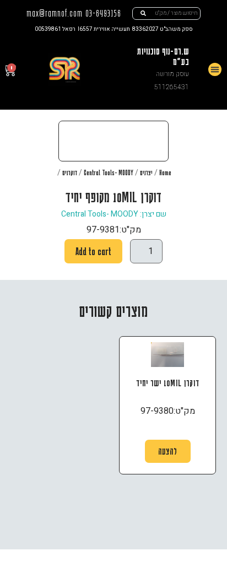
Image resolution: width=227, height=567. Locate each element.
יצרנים (146, 172)
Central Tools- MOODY (108, 172)
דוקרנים (69, 172)
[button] (214, 69)
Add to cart (93, 251)
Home (165, 172)
